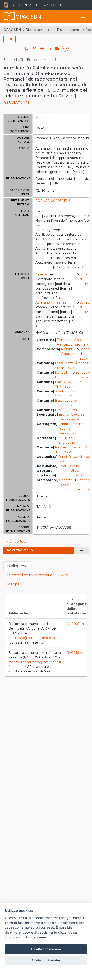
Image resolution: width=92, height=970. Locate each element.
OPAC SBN (12, 30)
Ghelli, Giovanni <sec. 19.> (74, 459)
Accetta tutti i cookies (46, 949)
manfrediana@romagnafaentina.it (34, 662)
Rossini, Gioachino (68, 351)
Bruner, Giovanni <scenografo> (71, 417)
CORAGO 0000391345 (52, 201)
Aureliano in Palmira (50, 302)
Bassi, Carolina (66, 410)
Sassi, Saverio (68, 466)
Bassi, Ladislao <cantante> (66, 403)
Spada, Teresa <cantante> (65, 393)
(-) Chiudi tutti (16, 541)
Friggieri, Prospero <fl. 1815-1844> (72, 449)
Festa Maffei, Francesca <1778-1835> (73, 365)
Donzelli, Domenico (63, 375)
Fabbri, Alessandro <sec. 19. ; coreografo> (72, 428)
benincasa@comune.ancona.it (31, 638)
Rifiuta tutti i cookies (46, 960)
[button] (34, 48)
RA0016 (75, 653)
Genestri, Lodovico (66, 482)
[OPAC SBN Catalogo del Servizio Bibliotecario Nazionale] (9, 16)
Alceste (41, 274)
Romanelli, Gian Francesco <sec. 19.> (72, 342)
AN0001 (75, 624)
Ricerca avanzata (39, 30)
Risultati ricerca (69, 30)
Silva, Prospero (78, 473)
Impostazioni (36, 937)
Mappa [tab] (13, 584)
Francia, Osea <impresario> (67, 440)
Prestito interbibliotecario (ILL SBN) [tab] (38, 575)
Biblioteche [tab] (17, 566)
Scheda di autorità (86, 279)
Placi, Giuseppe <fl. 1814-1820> (69, 384)
